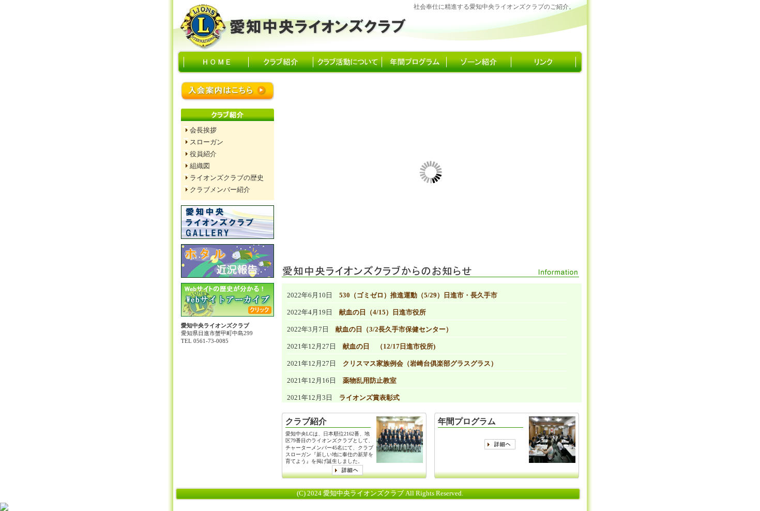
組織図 (200, 166)
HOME (216, 62)
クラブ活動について (347, 62)
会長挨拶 (203, 130)
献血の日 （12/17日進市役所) (389, 346)
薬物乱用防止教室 (370, 380)
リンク (548, 62)
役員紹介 (203, 154)
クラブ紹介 (281, 62)
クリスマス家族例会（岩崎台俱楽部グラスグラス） (420, 363)
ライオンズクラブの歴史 (227, 178)
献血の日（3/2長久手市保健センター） (394, 329)
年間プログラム (415, 62)
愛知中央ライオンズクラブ (292, 25)
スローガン (206, 142)
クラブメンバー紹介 (220, 189)
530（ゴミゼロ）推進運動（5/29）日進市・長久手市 (418, 295)
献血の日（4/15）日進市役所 (382, 312)
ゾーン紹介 (482, 62)
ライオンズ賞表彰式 (369, 397)
